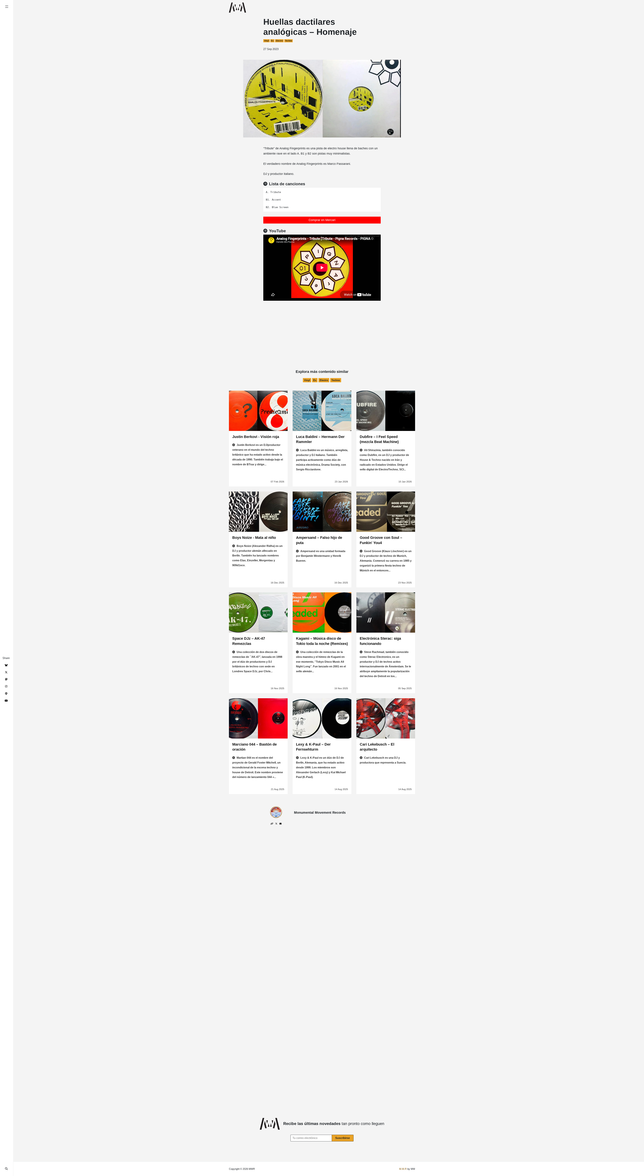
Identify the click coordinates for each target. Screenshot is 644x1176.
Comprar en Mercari (322, 220)
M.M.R (403, 1168)
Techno (288, 41)
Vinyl (266, 41)
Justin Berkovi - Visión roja (255, 437)
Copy (376, 191)
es (272, 41)
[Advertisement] (322, 325)
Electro (279, 41)
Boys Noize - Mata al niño (254, 537)
